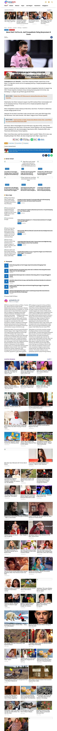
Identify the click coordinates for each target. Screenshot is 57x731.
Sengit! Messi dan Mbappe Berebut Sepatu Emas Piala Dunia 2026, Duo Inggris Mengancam (11, 189)
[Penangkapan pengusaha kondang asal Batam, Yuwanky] (41, 316)
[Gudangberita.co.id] (10, 2)
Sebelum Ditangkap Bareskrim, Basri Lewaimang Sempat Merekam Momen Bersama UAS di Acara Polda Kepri (29, 291)
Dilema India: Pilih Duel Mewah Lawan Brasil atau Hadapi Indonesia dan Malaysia (35, 231)
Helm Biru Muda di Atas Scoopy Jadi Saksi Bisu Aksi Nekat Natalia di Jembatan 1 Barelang (30, 281)
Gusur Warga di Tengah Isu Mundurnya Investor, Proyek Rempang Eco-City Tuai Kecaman (35, 210)
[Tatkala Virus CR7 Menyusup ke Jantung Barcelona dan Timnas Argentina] (45, 165)
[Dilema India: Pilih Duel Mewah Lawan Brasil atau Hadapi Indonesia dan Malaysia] (10, 232)
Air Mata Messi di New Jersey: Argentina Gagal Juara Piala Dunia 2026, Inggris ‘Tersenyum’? (35, 252)
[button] (46, 2)
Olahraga (19, 223)
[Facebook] (43, 155)
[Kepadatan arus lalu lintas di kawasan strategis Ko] (41, 341)
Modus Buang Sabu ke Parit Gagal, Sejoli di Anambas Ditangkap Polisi (27, 265)
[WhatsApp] (51, 155)
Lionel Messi (19, 143)
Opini (23, 168)
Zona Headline (11, 29)
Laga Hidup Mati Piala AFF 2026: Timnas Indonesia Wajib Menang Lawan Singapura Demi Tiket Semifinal (34, 242)
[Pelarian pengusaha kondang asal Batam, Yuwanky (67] (16, 316)
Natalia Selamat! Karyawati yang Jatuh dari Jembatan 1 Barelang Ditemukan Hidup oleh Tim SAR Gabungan (30, 270)
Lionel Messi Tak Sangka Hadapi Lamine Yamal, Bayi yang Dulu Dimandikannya (11, 173)
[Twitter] (46, 155)
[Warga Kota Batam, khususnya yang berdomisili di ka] (16, 341)
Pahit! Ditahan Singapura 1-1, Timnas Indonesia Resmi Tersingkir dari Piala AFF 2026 (35, 220)
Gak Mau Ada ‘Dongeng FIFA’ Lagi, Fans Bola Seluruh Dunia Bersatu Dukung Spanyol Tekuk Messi (28, 173)
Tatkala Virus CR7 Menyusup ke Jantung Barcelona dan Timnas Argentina (44, 173)
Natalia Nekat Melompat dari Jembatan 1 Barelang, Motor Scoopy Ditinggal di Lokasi (30, 275)
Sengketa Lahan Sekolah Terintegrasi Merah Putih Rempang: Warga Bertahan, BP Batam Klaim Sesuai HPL (34, 200)
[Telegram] (49, 155)
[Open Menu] (49, 2)
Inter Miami (12, 143)
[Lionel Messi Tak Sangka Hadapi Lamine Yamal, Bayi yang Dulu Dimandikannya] (12, 165)
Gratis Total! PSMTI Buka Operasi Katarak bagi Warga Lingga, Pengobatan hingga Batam (29, 286)
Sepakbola (6, 29)
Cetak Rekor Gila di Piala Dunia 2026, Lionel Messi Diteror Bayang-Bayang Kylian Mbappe (43, 189)
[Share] (51, 37)
